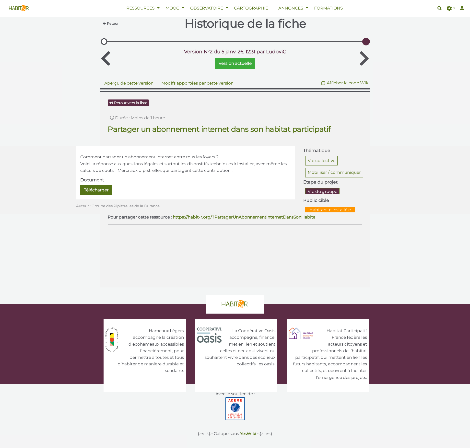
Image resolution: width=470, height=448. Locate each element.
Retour (113, 23)
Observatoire (206, 8)
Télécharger (96, 189)
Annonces (290, 8)
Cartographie (251, 8)
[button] (451, 8)
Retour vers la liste (130, 102)
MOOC (172, 8)
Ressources (140, 8)
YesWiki (248, 433)
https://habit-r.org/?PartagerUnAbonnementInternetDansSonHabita (244, 217)
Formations (328, 8)
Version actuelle (235, 63)
